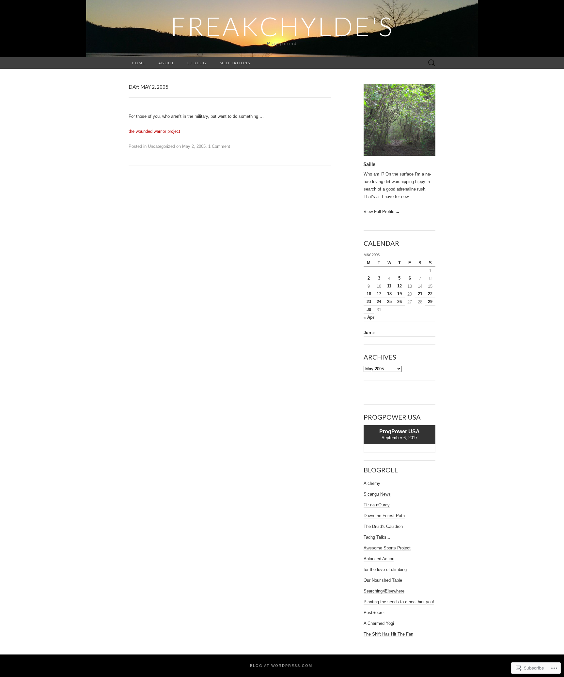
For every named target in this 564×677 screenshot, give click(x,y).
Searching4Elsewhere (384, 591)
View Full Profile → (382, 211)
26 (399, 301)
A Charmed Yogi (379, 623)
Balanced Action (379, 558)
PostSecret (374, 612)
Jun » (369, 332)
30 (369, 309)
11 (389, 286)
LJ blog (197, 63)
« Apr (369, 317)
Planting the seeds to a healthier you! (399, 601)
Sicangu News (377, 494)
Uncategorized (161, 146)
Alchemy (372, 483)
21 (420, 293)
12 (399, 286)
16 (369, 293)
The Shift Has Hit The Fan (388, 634)
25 (389, 301)
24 (379, 301)
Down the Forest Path (384, 515)
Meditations (235, 63)
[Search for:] (432, 63)
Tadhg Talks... (377, 537)
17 (379, 293)
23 (369, 301)
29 (430, 301)
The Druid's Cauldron (383, 526)
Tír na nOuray (377, 504)
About (166, 63)
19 (399, 293)
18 (389, 293)
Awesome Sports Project (387, 548)
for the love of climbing (385, 569)
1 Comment (219, 146)
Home (138, 63)
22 (430, 293)
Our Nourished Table (383, 580)
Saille (369, 164)
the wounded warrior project (154, 131)
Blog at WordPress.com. (282, 666)
